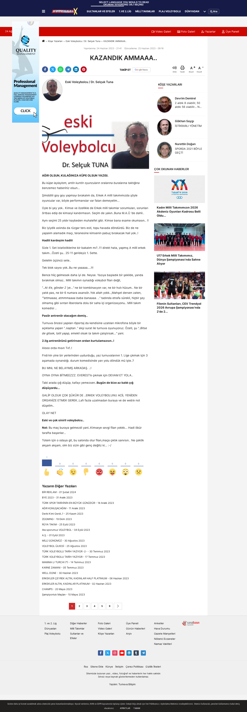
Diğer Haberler (78, 623)
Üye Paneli (232, 31)
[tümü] (204, 11)
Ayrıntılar (125, 708)
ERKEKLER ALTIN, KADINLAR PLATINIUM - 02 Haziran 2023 (76, 583)
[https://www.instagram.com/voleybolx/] (114, 652)
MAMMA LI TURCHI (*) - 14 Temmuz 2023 (66, 562)
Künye (109, 666)
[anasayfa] (43, 41)
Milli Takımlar (145, 11)
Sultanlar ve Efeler (101, 11)
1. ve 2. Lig (125, 11)
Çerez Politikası (134, 666)
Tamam (136, 708)
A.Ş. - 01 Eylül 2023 (53, 535)
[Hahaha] (112, 466)
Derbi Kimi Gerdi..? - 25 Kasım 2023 (62, 513)
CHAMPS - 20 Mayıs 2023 (57, 589)
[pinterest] (84, 69)
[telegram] (68, 69)
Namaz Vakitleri (163, 643)
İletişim (119, 666)
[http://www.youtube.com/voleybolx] (122, 652)
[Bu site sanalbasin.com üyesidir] (190, 623)
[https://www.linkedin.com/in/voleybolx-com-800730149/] (129, 652)
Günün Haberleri (135, 628)
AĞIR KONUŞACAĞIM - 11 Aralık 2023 (63, 508)
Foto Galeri (187, 31)
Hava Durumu (162, 628)
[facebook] (45, 69)
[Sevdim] (73, 466)
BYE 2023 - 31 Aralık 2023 (57, 497)
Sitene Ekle (96, 666)
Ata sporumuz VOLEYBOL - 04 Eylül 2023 (66, 529)
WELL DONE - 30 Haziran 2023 (60, 573)
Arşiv (129, 633)
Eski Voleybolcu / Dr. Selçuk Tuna (83, 41)
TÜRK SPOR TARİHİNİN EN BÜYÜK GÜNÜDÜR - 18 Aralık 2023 (78, 502)
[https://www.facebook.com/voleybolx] (100, 652)
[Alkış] (60, 466)
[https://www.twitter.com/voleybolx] (107, 652)
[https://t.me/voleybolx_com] (143, 652)
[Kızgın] (99, 466)
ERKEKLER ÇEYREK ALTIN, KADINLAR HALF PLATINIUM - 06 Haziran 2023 (85, 578)
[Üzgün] (138, 466)
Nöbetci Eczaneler (164, 638)
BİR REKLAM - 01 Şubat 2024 (59, 492)
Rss (86, 666)
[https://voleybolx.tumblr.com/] (136, 652)
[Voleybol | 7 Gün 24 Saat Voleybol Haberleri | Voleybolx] (65, 11)
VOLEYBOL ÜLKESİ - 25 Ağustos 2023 (64, 546)
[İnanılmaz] (125, 466)
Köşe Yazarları (55, 41)
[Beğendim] (47, 466)
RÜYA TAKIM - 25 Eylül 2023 (58, 524)
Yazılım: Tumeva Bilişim (122, 684)
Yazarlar (210, 31)
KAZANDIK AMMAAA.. (115, 41)
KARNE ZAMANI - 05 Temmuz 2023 (63, 567)
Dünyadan (192, 11)
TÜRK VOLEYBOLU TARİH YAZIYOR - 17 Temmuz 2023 (73, 556)
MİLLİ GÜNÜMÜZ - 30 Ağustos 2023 (63, 540)
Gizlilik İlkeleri (153, 666)
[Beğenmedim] (86, 466)
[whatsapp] (60, 69)
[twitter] (53, 69)
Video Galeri (163, 31)
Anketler (159, 623)
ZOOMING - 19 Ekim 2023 (57, 519)
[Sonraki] (118, 606)
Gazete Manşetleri (164, 633)
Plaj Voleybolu (170, 11)
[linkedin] (76, 69)
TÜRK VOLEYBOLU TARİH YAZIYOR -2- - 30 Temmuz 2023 (76, 551)
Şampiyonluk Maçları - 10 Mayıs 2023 (63, 594)
